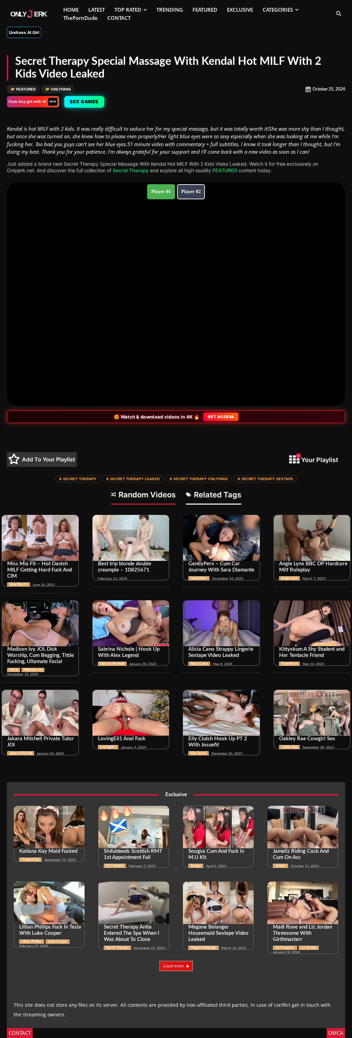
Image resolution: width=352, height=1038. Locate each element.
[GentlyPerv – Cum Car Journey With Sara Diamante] (221, 538)
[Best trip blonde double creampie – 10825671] (130, 538)
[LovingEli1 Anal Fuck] (130, 713)
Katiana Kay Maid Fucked (48, 851)
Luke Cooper (57, 941)
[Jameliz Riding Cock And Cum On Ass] (302, 827)
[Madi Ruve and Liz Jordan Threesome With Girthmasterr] (302, 903)
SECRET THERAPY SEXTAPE (265, 478)
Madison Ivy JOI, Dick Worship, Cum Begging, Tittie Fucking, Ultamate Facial (40, 655)
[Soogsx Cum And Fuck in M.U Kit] (218, 827)
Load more (173, 966)
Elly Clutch (198, 753)
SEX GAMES (84, 101)
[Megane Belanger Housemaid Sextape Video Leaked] (218, 903)
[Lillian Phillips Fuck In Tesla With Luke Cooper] (49, 903)
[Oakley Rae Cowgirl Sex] (312, 713)
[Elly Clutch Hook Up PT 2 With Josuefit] (221, 713)
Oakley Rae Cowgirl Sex (307, 738)
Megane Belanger (203, 947)
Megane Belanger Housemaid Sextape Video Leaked (218, 933)
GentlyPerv (198, 578)
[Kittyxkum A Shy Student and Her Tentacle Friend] (312, 623)
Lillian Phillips (31, 941)
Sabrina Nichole (112, 663)
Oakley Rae (289, 747)
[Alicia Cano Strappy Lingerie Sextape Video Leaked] (221, 623)
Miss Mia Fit (18, 584)
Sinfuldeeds (115, 866)
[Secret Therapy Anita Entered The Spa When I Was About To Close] (133, 903)
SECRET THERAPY (78, 478)
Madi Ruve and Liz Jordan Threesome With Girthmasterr (302, 933)
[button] (338, 13)
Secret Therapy (130, 170)
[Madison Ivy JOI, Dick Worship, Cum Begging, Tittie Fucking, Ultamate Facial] (40, 623)
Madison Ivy (33, 670)
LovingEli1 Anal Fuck (121, 738)
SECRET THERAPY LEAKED (133, 478)
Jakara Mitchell (20, 753)
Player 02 (191, 191)
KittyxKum (289, 663)
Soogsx (195, 866)
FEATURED (23, 89)
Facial (13, 670)
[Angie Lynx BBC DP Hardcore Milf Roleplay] (312, 538)
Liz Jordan (309, 947)
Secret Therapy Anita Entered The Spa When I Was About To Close (131, 933)
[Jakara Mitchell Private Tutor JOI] (40, 713)
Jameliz (280, 866)
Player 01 (161, 191)
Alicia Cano (199, 663)
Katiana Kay (30, 859)
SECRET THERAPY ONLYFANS (198, 478)
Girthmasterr (285, 947)
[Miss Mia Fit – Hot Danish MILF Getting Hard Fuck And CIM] (40, 538)
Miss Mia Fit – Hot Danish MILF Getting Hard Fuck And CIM (39, 570)
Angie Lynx (289, 578)
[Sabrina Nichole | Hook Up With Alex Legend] (130, 623)
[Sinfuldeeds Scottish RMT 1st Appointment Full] (133, 827)
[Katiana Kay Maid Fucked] (49, 827)
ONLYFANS (58, 89)
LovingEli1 (108, 747)
